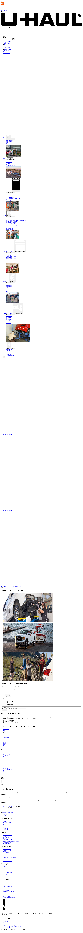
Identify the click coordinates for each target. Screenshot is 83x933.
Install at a (10, 701)
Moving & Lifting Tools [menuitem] (11, 258)
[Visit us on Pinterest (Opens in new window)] (4, 904)
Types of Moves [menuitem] (9, 288)
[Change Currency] (2, 587)
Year (4, 694)
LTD (4, 741)
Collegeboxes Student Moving (9, 857)
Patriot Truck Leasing (7, 858)
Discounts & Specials (7, 861)
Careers (4, 871)
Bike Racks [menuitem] (8, 318)
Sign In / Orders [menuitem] (6, 47)
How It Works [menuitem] (9, 286)
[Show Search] (4, 37)
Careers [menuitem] (4, 42)
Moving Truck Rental (7, 835)
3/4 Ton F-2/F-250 (7, 754)
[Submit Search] (14, 39)
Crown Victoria (6, 737)
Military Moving (6, 868)
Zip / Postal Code (5, 707)
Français (5, 814)
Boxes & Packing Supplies (20, 251)
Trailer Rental (6, 837)
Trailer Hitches (6, 729)
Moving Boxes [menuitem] (9, 253)
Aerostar (5, 771)
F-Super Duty (6, 755)
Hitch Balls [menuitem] (8, 320)
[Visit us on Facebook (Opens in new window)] (4, 900)
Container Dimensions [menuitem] (10, 200)
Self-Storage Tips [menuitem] (9, 228)
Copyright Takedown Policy (9, 925)
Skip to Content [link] (4, 10)
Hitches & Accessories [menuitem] (10, 144)
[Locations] (5, 37)
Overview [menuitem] (8, 284)
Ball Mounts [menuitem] (8, 317)
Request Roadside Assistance (8, 812)
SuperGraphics (6, 875)
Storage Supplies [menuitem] (9, 229)
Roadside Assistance (7, 822)
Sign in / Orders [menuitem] (7, 49)
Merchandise (5, 877)
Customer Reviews (7, 829)
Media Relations (6, 874)
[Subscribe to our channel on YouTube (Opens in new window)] (4, 909)
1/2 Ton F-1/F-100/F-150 (8, 753)
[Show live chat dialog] (1, 781)
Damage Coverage (7, 854)
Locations (7, 927)
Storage (8, 215)
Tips (4, 826)
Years (4, 730)
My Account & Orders (7, 823)
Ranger (4, 756)
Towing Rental (6, 838)
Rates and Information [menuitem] (10, 193)
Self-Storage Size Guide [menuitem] (11, 223)
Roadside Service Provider (8, 891)
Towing (5, 158)
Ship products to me (11, 702)
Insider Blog (7, 873)
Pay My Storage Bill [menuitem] (10, 226)
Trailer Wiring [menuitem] (8, 323)
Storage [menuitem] (4, 215)
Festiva (4, 740)
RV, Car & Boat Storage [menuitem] (11, 222)
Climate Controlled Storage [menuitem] (11, 221)
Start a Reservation (9, 160)
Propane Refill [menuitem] (9, 349)
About (6, 866)
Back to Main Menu (10, 138)
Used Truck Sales (6, 852)
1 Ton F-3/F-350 (6, 752)
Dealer (4, 885)
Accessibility (5, 828)
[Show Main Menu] (2, 12)
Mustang (5, 742)
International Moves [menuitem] (10, 197)
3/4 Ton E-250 (6, 770)
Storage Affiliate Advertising (9, 897)
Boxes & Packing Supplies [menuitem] (8, 251)
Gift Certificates (6, 859)
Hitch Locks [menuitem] (8, 321)
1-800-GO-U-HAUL (7, 806)
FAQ (4, 827)
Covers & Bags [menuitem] (9, 257)
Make (4, 695)
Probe (4, 743)
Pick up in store (10, 704)
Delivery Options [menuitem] (9, 194)
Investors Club (7, 872)
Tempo (4, 745)
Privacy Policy (6, 922)
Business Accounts (7, 849)
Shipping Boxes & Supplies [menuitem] (11, 256)
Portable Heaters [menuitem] (9, 353)
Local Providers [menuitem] (9, 285)
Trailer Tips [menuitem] (8, 142)
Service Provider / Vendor (8, 890)
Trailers (8, 137)
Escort (4, 738)
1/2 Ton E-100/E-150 (7, 769)
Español (4, 815)
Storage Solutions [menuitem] (9, 261)
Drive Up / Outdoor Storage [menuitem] (11, 225)
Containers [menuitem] (7, 191)
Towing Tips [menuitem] (8, 163)
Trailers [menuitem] (4, 137)
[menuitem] (44, 161)
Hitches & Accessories (17, 313)
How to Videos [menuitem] (9, 141)
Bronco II (5, 763)
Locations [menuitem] (6, 44)
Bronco (4, 762)
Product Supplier (6, 889)
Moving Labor (12, 281)
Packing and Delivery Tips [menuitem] (13, 198)
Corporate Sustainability (8, 870)
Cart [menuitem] (5, 46)
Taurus (4, 744)
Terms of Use (6, 923)
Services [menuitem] (7, 287)
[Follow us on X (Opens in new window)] (4, 908)
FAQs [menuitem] (7, 143)
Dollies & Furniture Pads (8, 839)
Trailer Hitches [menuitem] (9, 316)
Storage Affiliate (6, 896)
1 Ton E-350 (5, 768)
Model (4, 696)
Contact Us (5, 821)
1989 (4, 731)
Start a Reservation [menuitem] (9, 140)
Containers (15, 191)
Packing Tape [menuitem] (8, 259)
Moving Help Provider (8, 887)
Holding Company (8, 867)
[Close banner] (1, 1)
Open (2, 9)
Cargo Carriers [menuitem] (9, 319)
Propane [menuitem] (5, 346)
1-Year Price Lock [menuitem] (7, 41)
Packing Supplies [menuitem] (9, 255)
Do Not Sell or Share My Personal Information (12, 926)
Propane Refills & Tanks (8, 856)
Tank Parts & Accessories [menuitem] (11, 355)
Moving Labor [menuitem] (6, 281)
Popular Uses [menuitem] (8, 196)
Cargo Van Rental (6, 836)
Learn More (3, 794)
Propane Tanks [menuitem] (9, 354)
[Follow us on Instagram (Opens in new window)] (4, 902)
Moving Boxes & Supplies (8, 853)
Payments (5, 824)
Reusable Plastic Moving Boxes (9, 843)
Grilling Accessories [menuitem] (10, 350)
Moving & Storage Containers (11, 841)
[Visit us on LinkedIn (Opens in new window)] (4, 906)
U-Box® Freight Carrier (8, 886)
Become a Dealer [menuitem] (6, 43)
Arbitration (5, 921)
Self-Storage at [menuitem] (10, 219)
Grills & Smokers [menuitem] (9, 352)
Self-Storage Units (7, 842)
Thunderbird (5, 747)
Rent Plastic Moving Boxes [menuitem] (11, 262)
